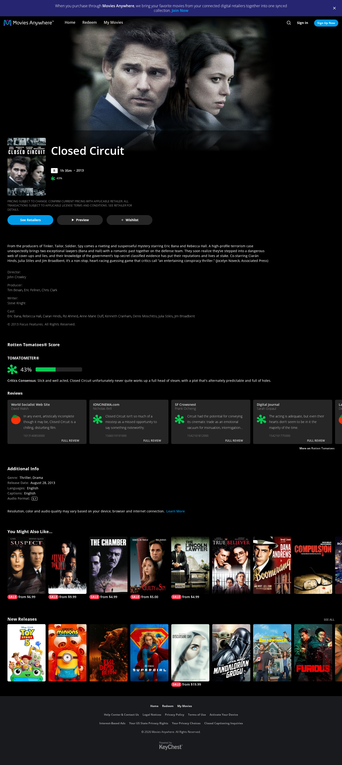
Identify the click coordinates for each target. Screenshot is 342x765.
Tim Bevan (14, 290)
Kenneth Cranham (118, 316)
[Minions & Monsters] (67, 652)
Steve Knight (16, 303)
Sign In (302, 22)
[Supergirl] (149, 652)
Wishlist (132, 220)
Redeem (89, 22)
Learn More (175, 511)
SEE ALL (329, 620)
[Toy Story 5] (26, 652)
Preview (82, 220)
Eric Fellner (32, 290)
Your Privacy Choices (186, 723)
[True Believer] (231, 565)
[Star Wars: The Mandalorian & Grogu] (231, 652)
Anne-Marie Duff (91, 316)
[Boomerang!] (272, 565)
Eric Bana (14, 316)
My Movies (113, 22)
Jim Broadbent (184, 316)
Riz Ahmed (70, 316)
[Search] (289, 23)
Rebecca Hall (32, 316)
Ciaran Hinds (52, 316)
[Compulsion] (313, 565)
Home (70, 22)
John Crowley (16, 277)
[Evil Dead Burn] (108, 652)
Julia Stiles (165, 316)
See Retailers (30, 220)
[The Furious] (313, 652)
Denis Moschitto (145, 316)
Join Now (180, 10)
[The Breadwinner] (272, 652)
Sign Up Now (326, 23)
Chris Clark (49, 290)
